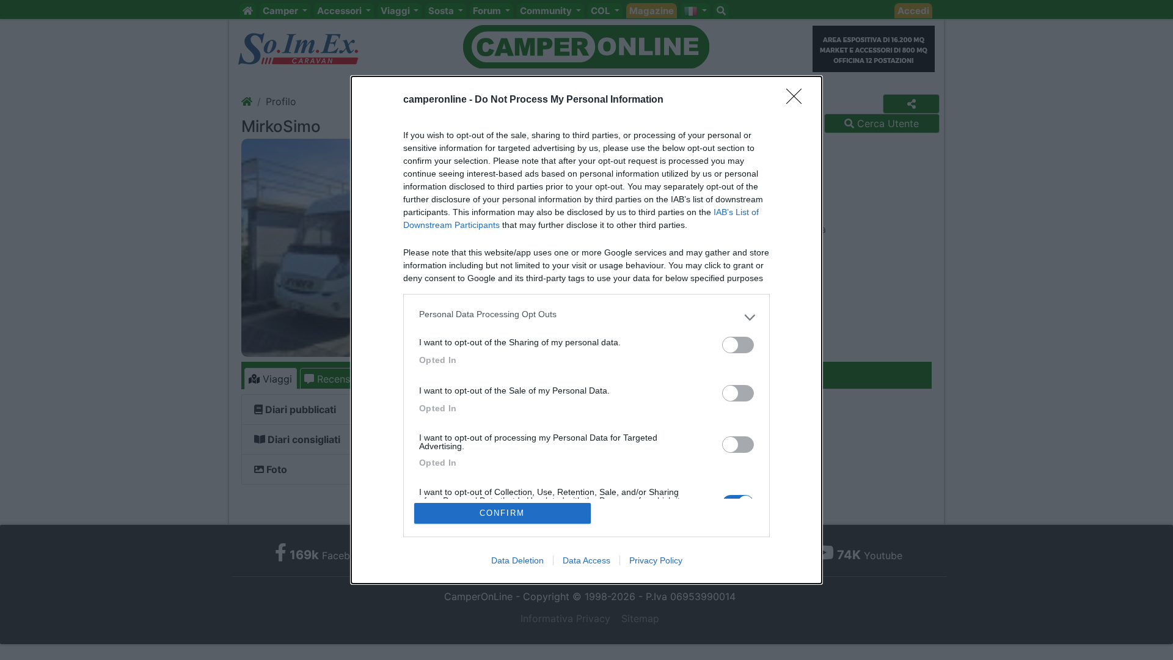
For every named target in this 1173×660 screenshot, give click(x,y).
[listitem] (586, 317)
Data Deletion (517, 560)
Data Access (586, 560)
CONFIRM (502, 513)
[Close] (797, 100)
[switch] (738, 345)
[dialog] (586, 330)
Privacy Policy (655, 560)
